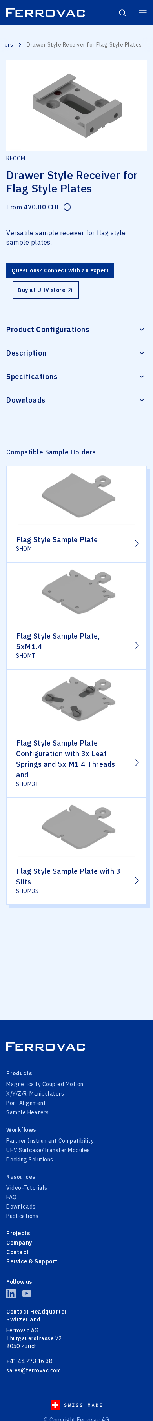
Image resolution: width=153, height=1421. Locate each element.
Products (19, 1073)
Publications (22, 1216)
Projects (18, 1233)
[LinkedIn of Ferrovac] (11, 1293)
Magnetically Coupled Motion (45, 1084)
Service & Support (32, 1261)
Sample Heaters (27, 1112)
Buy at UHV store (41, 290)
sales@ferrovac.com (33, 1370)
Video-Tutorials (26, 1187)
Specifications (31, 376)
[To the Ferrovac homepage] (45, 12)
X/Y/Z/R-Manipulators (35, 1093)
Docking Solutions (29, 1159)
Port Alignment (26, 1103)
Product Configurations (47, 329)
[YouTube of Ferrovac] (26, 1293)
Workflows (21, 1129)
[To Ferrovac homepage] (76, 1046)
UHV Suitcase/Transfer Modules (48, 1150)
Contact (17, 1252)
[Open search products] (122, 13)
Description (26, 353)
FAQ (11, 1197)
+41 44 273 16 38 (29, 1361)
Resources (20, 1176)
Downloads (26, 400)
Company (19, 1242)
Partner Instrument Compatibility (50, 1140)
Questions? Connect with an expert (60, 270)
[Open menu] (143, 13)
